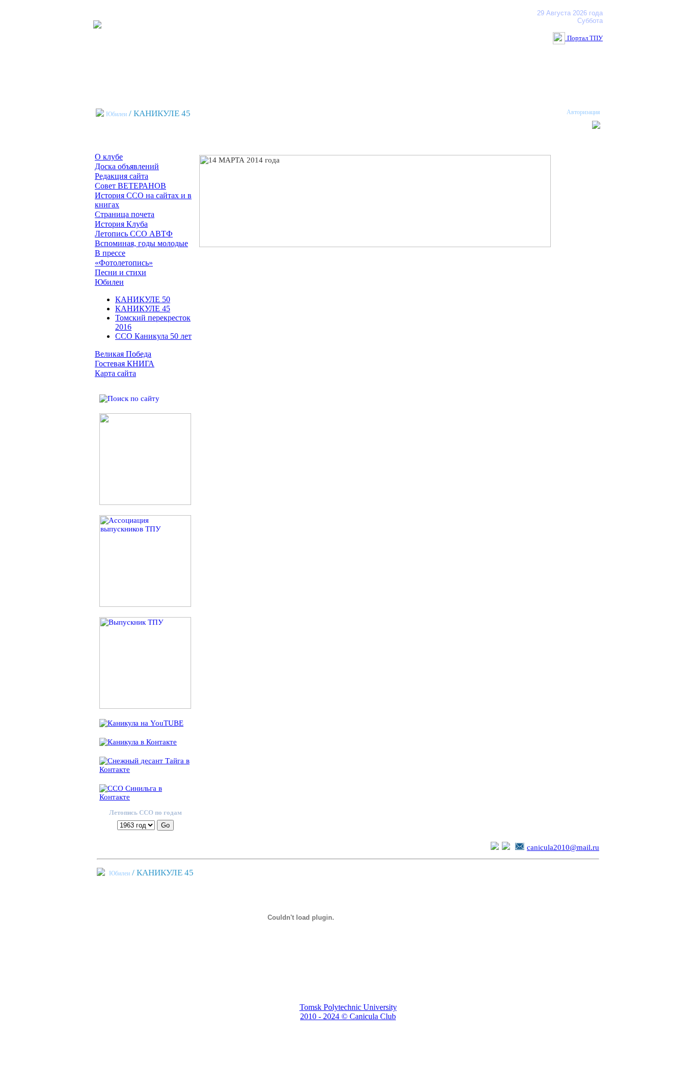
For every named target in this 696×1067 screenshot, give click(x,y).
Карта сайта (115, 373)
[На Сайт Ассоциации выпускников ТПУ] (145, 604)
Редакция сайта (121, 176)
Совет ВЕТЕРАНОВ (130, 185)
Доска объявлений (127, 166)
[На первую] (97, 25)
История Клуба (121, 224)
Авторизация (583, 112)
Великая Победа (123, 354)
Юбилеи (116, 114)
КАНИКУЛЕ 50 (142, 299)
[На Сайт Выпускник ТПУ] (145, 706)
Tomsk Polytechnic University (348, 1007)
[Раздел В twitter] (494, 847)
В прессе (110, 253)
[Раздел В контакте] (506, 847)
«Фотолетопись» (124, 262)
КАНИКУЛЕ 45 (142, 308)
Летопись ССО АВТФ (134, 233)
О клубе (109, 156)
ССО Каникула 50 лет (153, 336)
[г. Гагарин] (145, 502)
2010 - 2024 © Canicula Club (348, 1016)
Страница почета (124, 214)
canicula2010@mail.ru (563, 847)
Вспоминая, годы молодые (141, 243)
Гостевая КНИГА (124, 363)
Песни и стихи (120, 272)
